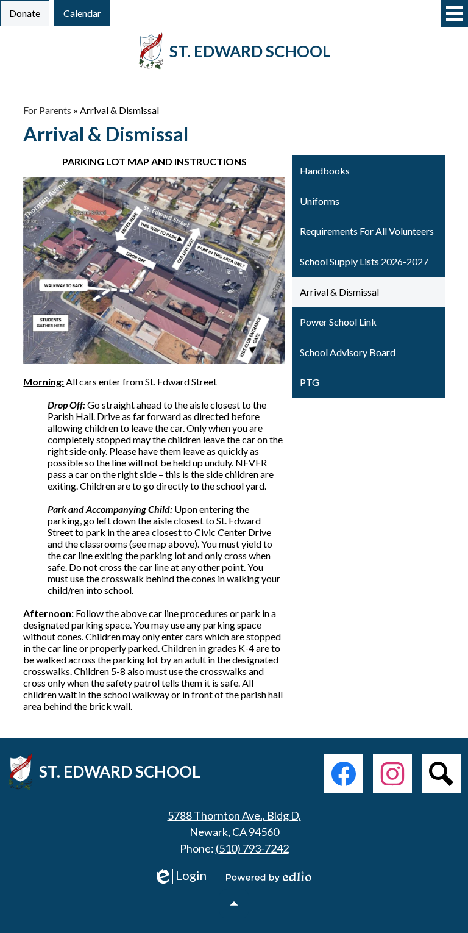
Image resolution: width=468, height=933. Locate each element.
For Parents (47, 110)
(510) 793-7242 (252, 848)
